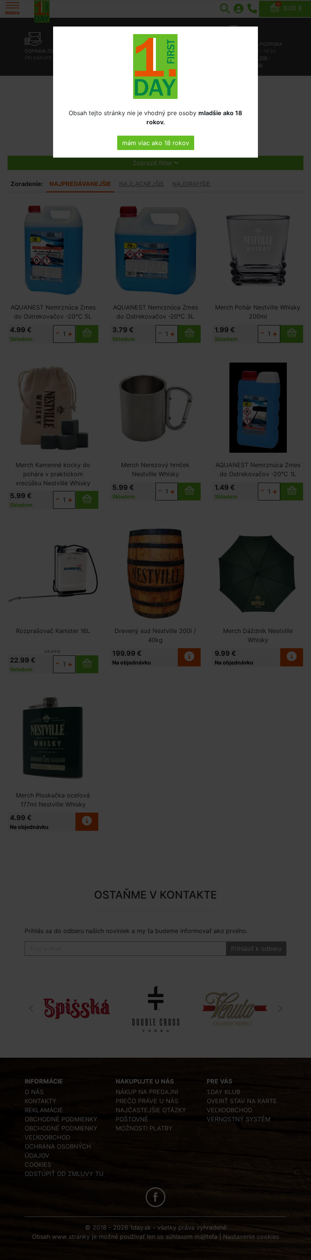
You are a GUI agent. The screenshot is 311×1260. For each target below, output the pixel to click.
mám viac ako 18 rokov (155, 143)
